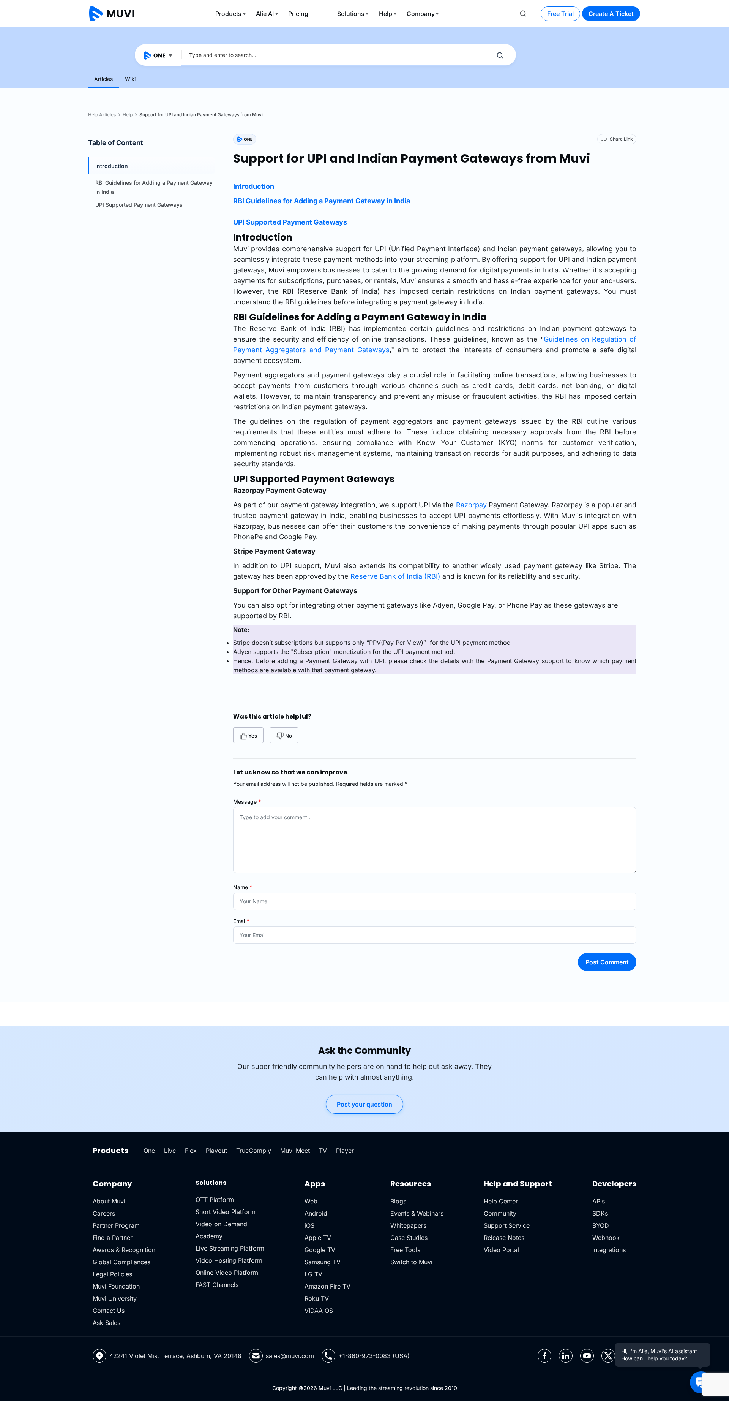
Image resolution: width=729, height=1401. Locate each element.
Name (242, 887)
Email (241, 921)
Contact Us (109, 1310)
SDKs (600, 1213)
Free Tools (405, 1250)
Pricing (298, 13)
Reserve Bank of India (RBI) (395, 576)
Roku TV (317, 1298)
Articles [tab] (103, 79)
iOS (309, 1225)
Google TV (320, 1250)
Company (421, 13)
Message (247, 801)
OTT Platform (215, 1199)
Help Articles (102, 114)
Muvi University (115, 1298)
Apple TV (318, 1237)
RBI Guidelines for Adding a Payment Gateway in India (321, 201)
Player (345, 1150)
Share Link (621, 139)
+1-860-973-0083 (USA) (374, 1356)
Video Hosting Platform (229, 1260)
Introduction (111, 166)
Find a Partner (113, 1237)
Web (311, 1201)
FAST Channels (217, 1285)
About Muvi (109, 1201)
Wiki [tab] (130, 79)
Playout (216, 1150)
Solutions (350, 13)
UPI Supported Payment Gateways (139, 204)
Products (228, 13)
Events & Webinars (416, 1213)
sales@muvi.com (290, 1356)
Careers (104, 1213)
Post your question (364, 1104)
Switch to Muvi (411, 1262)
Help (385, 13)
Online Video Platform (227, 1272)
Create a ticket (611, 13)
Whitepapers (408, 1225)
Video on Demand (221, 1224)
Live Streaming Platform (230, 1248)
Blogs (398, 1201)
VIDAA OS (319, 1310)
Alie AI (265, 13)
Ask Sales (106, 1323)
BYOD (600, 1225)
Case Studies (409, 1237)
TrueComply (253, 1150)
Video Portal (501, 1250)
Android (316, 1213)
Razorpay (471, 505)
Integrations (609, 1250)
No (288, 736)
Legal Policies (112, 1274)
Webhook (606, 1237)
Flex (191, 1150)
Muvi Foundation (116, 1286)
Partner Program (116, 1225)
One (149, 1150)
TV (323, 1150)
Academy (209, 1236)
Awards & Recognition (124, 1250)
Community (500, 1213)
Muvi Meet (295, 1150)
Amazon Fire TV (327, 1286)
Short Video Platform (226, 1212)
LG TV (313, 1274)
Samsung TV (323, 1262)
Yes (252, 736)
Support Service (507, 1225)
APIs (598, 1201)
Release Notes (504, 1237)
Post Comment (607, 962)
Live (170, 1150)
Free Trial (560, 13)
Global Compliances (121, 1262)
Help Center (501, 1201)
